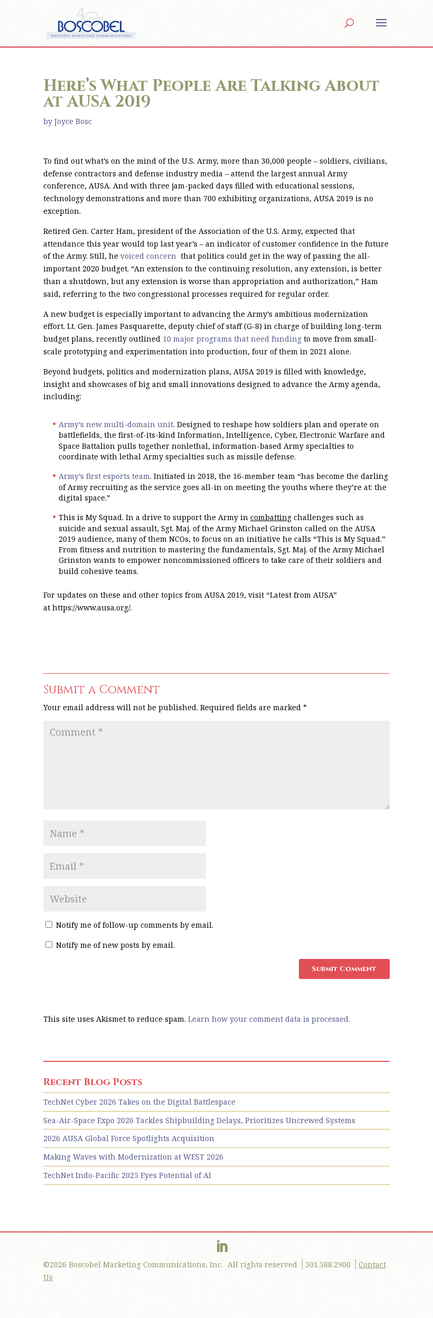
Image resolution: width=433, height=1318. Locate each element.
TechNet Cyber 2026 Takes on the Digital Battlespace (139, 1102)
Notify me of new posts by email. (115, 945)
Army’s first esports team (104, 476)
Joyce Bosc (73, 121)
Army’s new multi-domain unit (116, 424)
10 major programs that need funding (232, 339)
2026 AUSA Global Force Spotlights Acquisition (128, 1138)
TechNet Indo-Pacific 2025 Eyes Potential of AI (127, 1175)
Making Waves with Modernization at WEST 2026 (133, 1157)
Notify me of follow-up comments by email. (134, 925)
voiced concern (149, 256)
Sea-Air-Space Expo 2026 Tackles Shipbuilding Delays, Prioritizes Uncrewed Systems (199, 1120)
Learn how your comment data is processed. (269, 1019)
